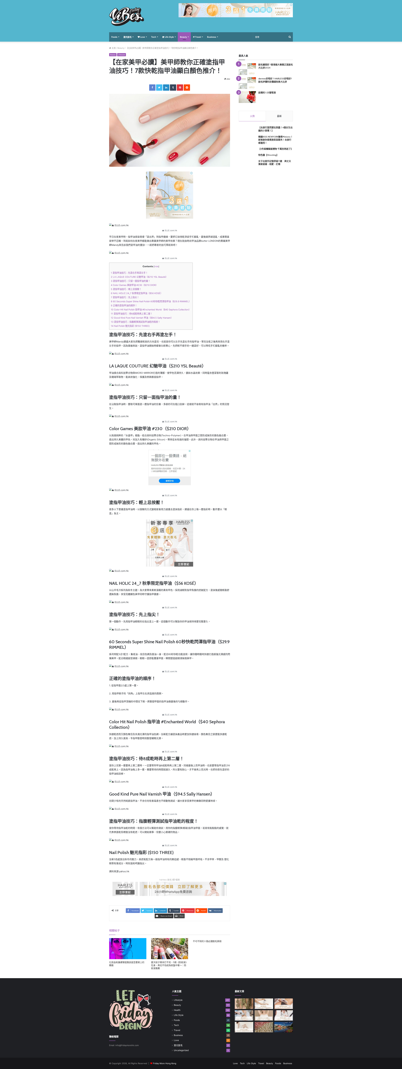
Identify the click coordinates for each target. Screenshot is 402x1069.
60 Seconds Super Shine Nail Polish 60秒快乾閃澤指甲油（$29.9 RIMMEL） (151, 301)
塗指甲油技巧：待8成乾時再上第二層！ (131, 313)
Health (177, 1010)
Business (211, 37)
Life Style (169, 37)
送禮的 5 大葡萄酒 (267, 92)
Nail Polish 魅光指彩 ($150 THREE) (130, 326)
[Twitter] (159, 87)
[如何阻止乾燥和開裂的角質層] (264, 1027)
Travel (198, 37)
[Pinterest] (180, 87)
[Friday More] (126, 16)
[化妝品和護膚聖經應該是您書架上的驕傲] (127, 948)
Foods (114, 37)
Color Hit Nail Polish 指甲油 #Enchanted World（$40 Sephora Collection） (151, 309)
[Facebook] (152, 87)
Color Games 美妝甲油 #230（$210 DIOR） (134, 285)
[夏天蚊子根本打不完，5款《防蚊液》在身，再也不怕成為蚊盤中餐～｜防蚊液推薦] (169, 948)
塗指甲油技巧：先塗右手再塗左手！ (129, 272)
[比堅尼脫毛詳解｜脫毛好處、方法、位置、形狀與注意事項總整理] (283, 1003)
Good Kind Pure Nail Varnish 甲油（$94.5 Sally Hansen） (142, 317)
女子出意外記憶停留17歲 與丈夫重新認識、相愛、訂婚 (274, 163)
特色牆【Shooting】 (268, 155)
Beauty (183, 37)
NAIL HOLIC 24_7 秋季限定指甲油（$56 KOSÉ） (137, 293)
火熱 (252, 116)
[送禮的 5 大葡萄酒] (247, 97)
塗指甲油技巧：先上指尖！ (125, 297)
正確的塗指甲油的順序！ (124, 305)
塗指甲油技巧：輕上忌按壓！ (126, 289)
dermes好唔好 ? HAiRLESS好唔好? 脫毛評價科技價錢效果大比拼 (275, 80)
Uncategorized (181, 1050)
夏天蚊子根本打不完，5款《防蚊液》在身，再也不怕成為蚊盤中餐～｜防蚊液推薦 (169, 965)
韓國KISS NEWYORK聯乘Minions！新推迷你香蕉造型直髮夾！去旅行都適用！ (275, 139)
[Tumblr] (173, 87)
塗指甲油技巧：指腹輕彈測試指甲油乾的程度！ (135, 321)
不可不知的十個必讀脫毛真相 (207, 941)
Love (142, 37)
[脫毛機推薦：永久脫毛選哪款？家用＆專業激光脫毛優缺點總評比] (264, 1003)
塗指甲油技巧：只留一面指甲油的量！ (130, 281)
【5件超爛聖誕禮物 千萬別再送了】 (275, 148)
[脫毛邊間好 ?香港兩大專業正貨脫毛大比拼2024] (247, 69)
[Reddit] (187, 87)
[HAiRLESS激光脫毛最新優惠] (169, 194)
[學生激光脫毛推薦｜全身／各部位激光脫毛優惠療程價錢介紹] (283, 1015)
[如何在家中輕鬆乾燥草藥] (244, 1003)
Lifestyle (121, 55)
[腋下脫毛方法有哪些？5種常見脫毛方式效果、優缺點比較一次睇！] (264, 1015)
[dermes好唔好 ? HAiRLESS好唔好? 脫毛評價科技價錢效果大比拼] (247, 83)
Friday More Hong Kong (164, 1063)
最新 (279, 116)
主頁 (113, 48)
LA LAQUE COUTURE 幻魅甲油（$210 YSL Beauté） (139, 277)
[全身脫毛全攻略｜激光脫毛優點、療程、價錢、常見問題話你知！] (244, 1027)
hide (156, 266)
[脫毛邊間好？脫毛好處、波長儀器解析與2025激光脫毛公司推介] (244, 1015)
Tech (153, 37)
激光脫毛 (127, 37)
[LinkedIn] (166, 87)
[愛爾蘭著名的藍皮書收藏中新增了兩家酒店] (283, 1027)
